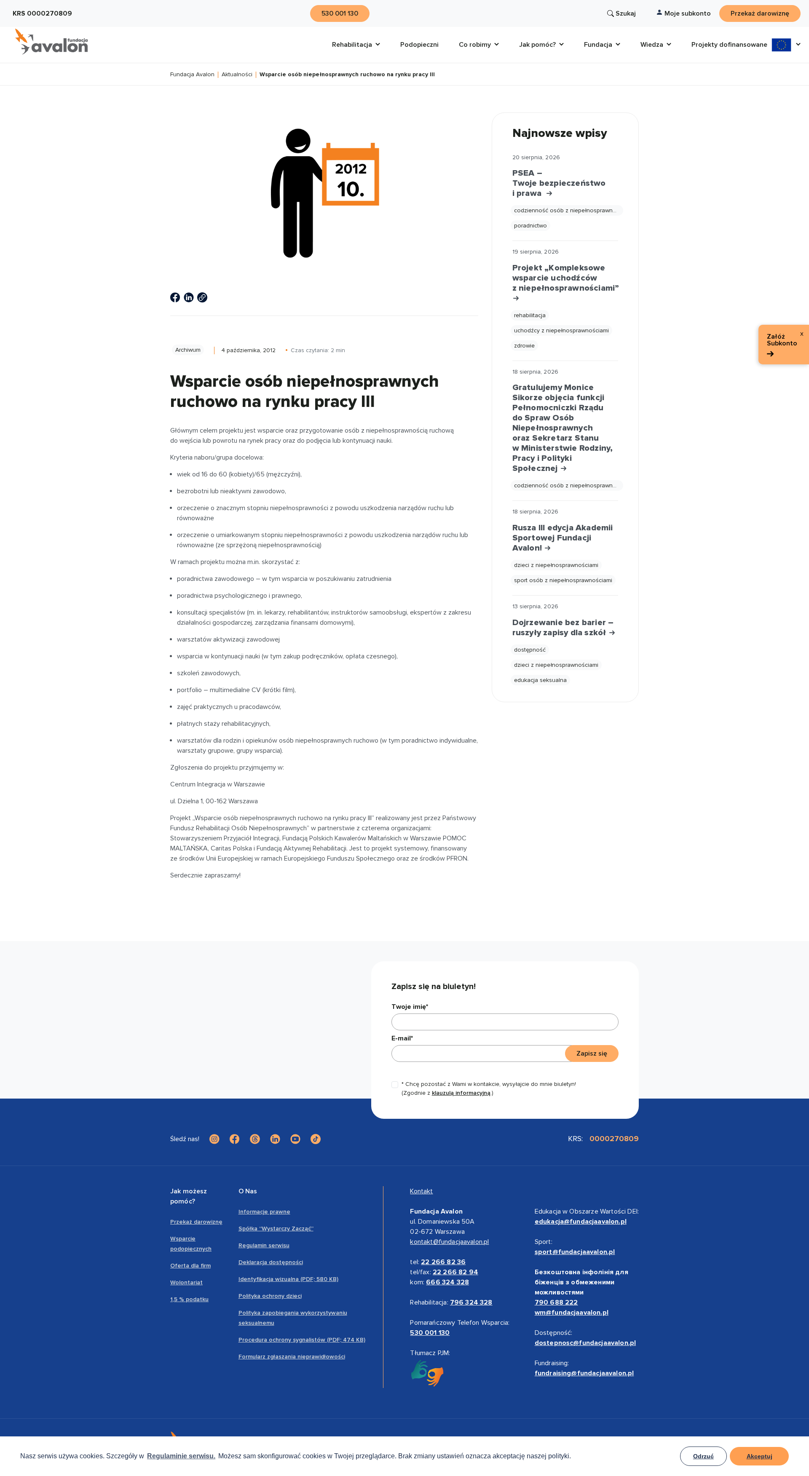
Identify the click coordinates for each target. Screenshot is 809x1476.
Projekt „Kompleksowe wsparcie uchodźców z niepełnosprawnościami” (565, 278)
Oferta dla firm (190, 1265)
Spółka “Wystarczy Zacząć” (275, 1228)
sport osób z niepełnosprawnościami (563, 580)
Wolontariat (186, 1282)
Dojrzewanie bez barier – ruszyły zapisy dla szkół (563, 628)
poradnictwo (530, 225)
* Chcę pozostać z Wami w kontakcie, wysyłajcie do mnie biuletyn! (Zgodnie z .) (489, 1088)
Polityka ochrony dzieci (270, 1296)
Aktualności (237, 75)
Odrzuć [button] (703, 1456)
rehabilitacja (530, 315)
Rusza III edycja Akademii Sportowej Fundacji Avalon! (562, 538)
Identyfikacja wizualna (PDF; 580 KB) (288, 1279)
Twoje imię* (409, 1007)
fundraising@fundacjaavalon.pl (584, 1373)
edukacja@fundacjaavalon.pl (581, 1221)
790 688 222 (556, 1302)
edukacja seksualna (540, 680)
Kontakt (421, 1191)
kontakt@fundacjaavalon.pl (449, 1242)
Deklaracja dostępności (270, 1262)
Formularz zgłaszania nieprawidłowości (291, 1356)
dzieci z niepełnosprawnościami (556, 565)
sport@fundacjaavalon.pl (575, 1252)
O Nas (247, 1191)
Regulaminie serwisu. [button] (181, 1456)
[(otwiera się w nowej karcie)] (175, 297)
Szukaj (626, 13)
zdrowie (524, 345)
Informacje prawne (264, 1211)
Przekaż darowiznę (196, 1221)
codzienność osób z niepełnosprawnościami (568, 210)
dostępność (530, 649)
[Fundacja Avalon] (51, 42)
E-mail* (402, 1038)
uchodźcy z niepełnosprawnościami (561, 330)
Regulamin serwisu (263, 1245)
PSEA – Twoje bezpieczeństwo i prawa (559, 183)
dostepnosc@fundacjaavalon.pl (585, 1343)
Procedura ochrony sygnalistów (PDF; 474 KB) (301, 1339)
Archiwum (188, 349)
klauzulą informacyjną (461, 1092)
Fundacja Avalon (192, 75)
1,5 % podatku (189, 1299)
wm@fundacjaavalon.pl (571, 1312)
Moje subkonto (687, 13)
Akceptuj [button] (759, 1456)
